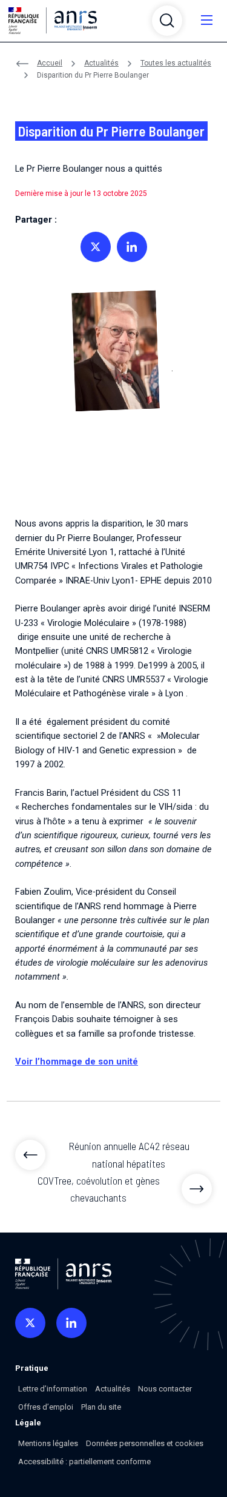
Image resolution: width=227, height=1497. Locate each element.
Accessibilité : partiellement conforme (84, 1461)
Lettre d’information (52, 1388)
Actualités (101, 63)
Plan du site (101, 1406)
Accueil (49, 63)
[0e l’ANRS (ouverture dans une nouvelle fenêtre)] (30, 1323)
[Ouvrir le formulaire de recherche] (167, 20)
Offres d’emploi (45, 1406)
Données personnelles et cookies (144, 1443)
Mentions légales (48, 1443)
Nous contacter (165, 1388)
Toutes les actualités (175, 63)
